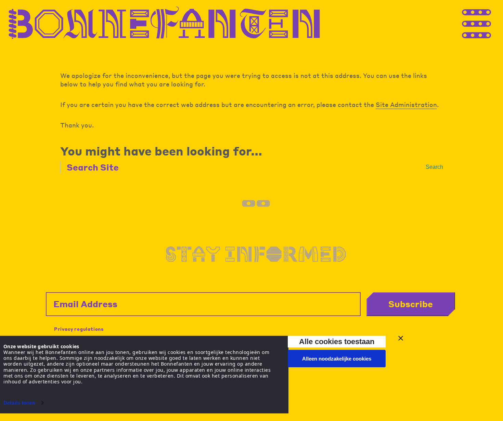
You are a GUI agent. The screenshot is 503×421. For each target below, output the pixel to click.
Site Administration (406, 104)
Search (434, 167)
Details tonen (19, 403)
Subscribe (410, 303)
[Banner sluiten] (400, 338)
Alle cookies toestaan (336, 341)
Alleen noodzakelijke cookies (336, 359)
